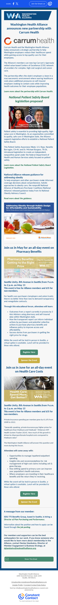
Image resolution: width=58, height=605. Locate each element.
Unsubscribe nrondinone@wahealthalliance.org (29, 582)
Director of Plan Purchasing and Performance (24, 520)
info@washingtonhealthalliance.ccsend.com (32, 588)
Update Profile (17, 585)
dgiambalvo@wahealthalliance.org (20, 548)
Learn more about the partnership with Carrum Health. (28, 91)
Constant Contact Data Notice (35, 585)
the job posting (23, 527)
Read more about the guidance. (18, 198)
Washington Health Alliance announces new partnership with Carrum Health (29, 28)
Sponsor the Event (29, 360)
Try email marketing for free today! (29, 601)
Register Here (29, 352)
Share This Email (31, 559)
